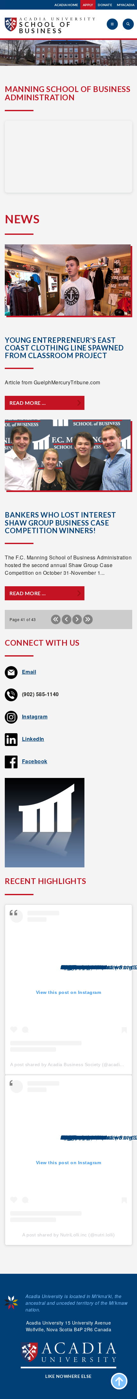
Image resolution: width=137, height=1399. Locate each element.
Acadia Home (66, 5)
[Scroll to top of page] (119, 1381)
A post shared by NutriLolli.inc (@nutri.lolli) (68, 1234)
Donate (105, 5)
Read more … (28, 403)
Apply (88, 5)
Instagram (35, 716)
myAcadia (125, 5)
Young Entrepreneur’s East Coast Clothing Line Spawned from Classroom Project (64, 348)
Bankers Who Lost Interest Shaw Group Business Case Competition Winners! (60, 522)
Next (77, 619)
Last (88, 619)
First (56, 619)
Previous (66, 619)
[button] (112, 24)
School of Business (45, 27)
